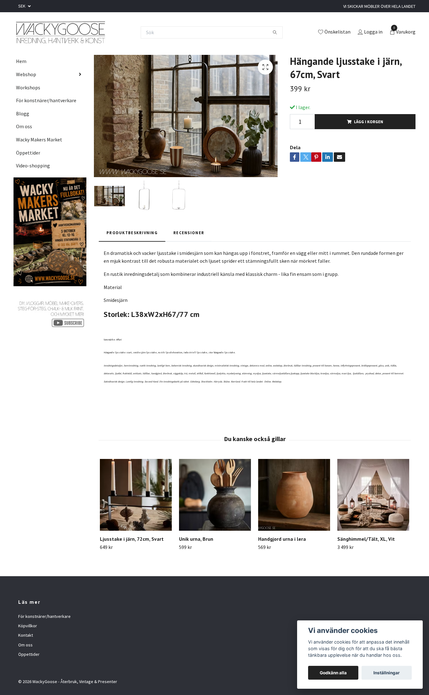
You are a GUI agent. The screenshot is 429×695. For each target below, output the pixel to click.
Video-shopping (33, 165)
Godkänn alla (333, 672)
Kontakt (25, 635)
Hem (21, 61)
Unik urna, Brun (196, 539)
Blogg (22, 113)
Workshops (28, 87)
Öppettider (28, 153)
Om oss (24, 126)
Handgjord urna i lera (282, 539)
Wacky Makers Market (39, 139)
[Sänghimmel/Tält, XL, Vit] (373, 495)
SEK (22, 6)
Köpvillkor (27, 626)
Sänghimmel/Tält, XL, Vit (366, 539)
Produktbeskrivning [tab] (132, 232)
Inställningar (386, 672)
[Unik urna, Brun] (215, 495)
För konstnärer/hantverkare (46, 100)
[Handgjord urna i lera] (294, 495)
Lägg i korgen (368, 121)
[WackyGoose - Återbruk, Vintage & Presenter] (60, 32)
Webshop (26, 74)
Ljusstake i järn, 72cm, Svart (132, 539)
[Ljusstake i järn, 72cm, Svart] (136, 495)
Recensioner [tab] (188, 232)
